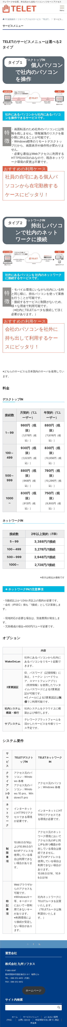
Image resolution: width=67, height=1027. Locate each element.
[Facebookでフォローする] (33, 944)
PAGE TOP (61, 993)
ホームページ (33, 990)
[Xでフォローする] (28, 944)
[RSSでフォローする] (39, 944)
